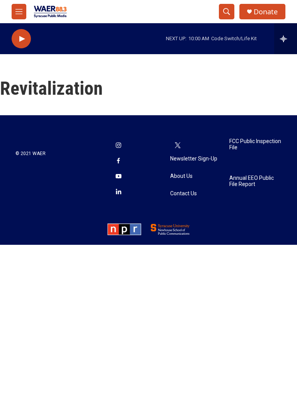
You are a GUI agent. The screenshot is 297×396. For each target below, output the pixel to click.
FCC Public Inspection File (255, 144)
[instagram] (118, 146)
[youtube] (118, 177)
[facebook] (118, 161)
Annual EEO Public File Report (251, 181)
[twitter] (178, 146)
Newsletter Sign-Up (193, 159)
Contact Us (183, 193)
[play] (21, 38)
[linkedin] (118, 192)
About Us (181, 176)
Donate (266, 12)
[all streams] (285, 38)
